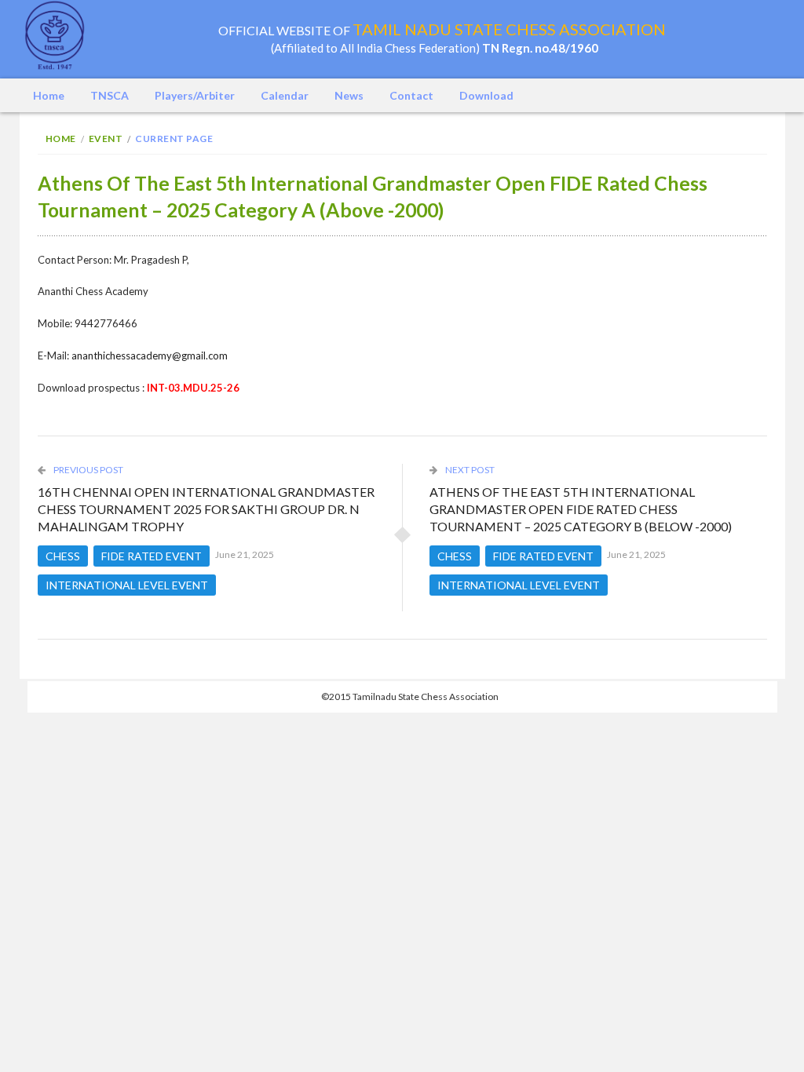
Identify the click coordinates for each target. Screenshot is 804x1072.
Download (486, 95)
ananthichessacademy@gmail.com (149, 355)
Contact (411, 95)
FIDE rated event (151, 556)
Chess (63, 556)
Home (48, 95)
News (349, 95)
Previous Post (87, 470)
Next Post (469, 470)
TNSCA (109, 95)
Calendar (285, 95)
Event (106, 138)
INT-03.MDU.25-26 (193, 387)
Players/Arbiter (195, 95)
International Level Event (127, 585)
